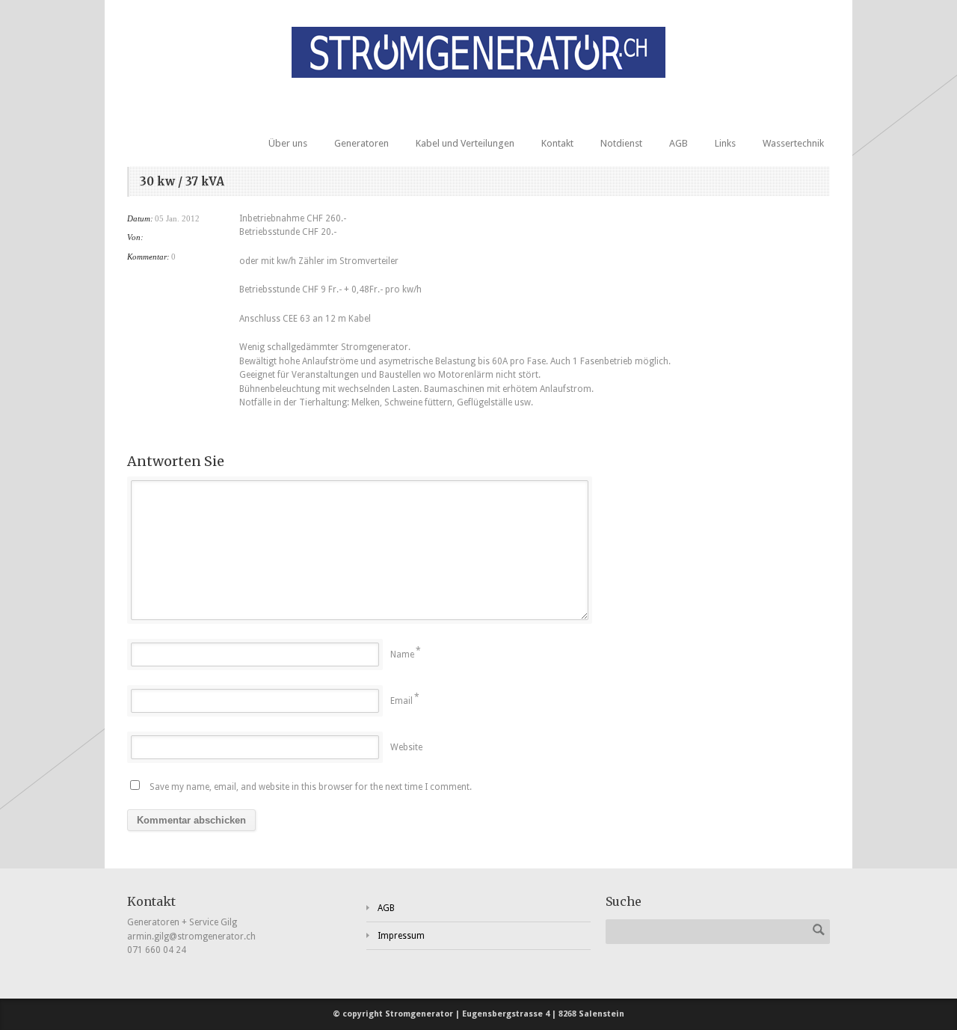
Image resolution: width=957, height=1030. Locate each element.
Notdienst (621, 143)
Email (401, 701)
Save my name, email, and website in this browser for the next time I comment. (311, 787)
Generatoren (361, 143)
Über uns (287, 143)
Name (402, 654)
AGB (678, 143)
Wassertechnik (793, 143)
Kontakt (557, 143)
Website (406, 747)
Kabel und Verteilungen (465, 143)
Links (725, 143)
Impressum (401, 936)
